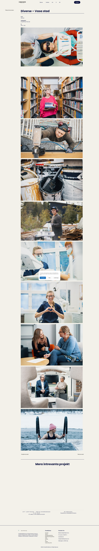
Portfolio (47, 2)
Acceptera (43, 277)
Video (46, 537)
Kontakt (46, 541)
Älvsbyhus (68, 511)
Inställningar (56, 277)
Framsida (46, 532)
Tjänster (41, 2)
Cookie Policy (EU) (48, 542)
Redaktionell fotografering (49, 536)
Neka (49, 277)
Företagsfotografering (49, 535)
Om (52, 2)
